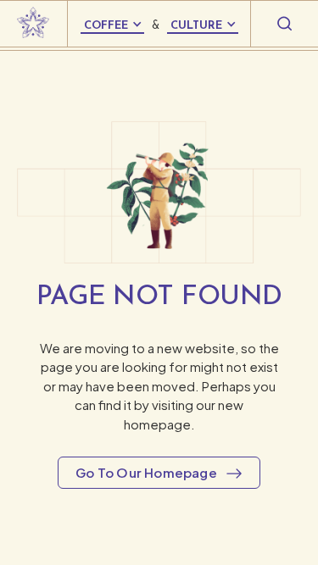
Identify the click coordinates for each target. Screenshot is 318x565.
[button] (33, 24)
